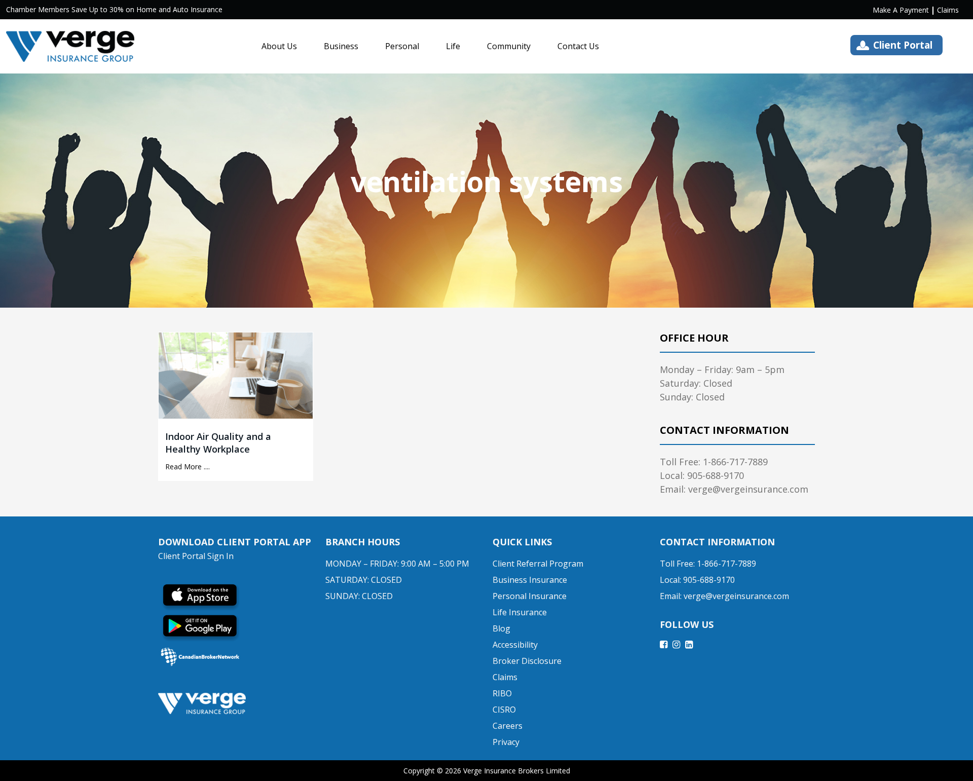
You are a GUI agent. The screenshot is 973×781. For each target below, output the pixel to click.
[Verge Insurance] (70, 46)
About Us (279, 46)
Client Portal (902, 45)
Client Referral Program (538, 563)
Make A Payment (901, 10)
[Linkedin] (689, 644)
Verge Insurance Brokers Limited (516, 770)
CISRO (504, 709)
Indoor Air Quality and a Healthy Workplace (218, 442)
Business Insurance (530, 579)
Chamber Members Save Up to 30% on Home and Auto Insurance (114, 9)
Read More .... (187, 466)
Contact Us (578, 46)
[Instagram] (676, 644)
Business (341, 46)
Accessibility (515, 644)
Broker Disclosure (527, 660)
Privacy (506, 742)
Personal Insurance (530, 596)
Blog (501, 628)
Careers (507, 725)
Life (453, 46)
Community (509, 46)
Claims (948, 10)
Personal (402, 46)
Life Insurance (520, 612)
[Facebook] (663, 644)
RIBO (502, 693)
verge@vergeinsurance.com (736, 596)
